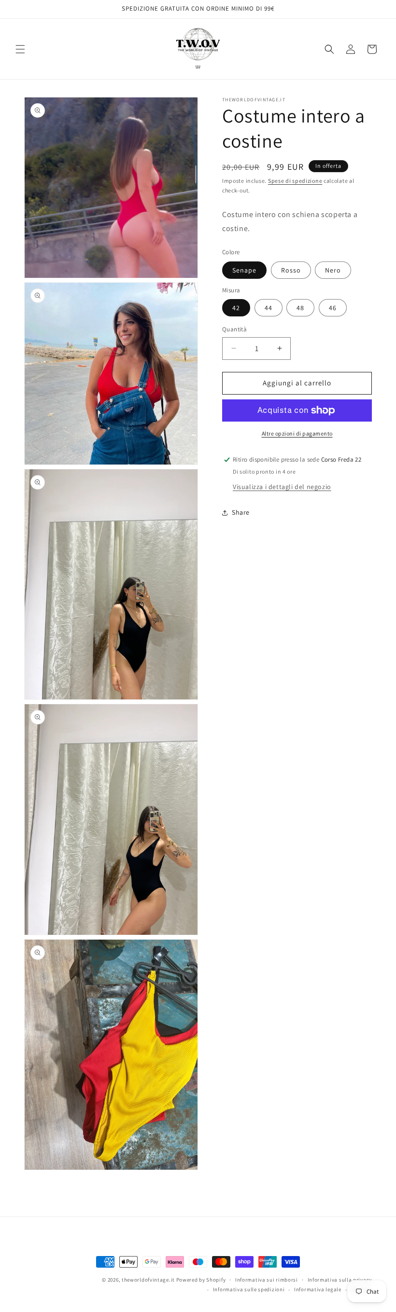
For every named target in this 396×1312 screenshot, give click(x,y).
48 (300, 307)
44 (268, 307)
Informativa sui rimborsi (266, 1279)
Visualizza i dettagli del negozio (282, 486)
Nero (333, 270)
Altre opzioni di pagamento (297, 433)
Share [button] (241, 512)
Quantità (234, 329)
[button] (20, 49)
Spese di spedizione (295, 180)
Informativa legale (317, 1289)
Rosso (291, 270)
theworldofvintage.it (148, 1279)
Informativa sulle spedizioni (249, 1289)
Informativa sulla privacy (340, 1279)
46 (333, 307)
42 (236, 307)
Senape (244, 270)
